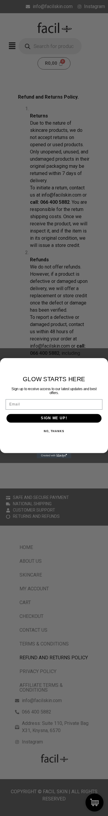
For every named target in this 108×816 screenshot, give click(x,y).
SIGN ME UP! (54, 418)
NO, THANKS (54, 430)
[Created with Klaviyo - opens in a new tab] (54, 455)
